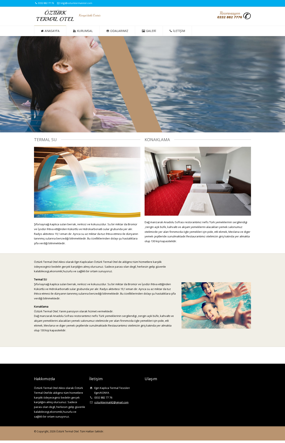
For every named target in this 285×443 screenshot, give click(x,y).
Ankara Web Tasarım (247, 433)
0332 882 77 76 (46, 3)
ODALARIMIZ (119, 31)
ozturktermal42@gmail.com (111, 402)
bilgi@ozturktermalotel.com (76, 3)
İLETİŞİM (179, 31)
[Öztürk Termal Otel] (68, 20)
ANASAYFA (52, 31)
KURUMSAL (85, 31)
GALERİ (151, 31)
